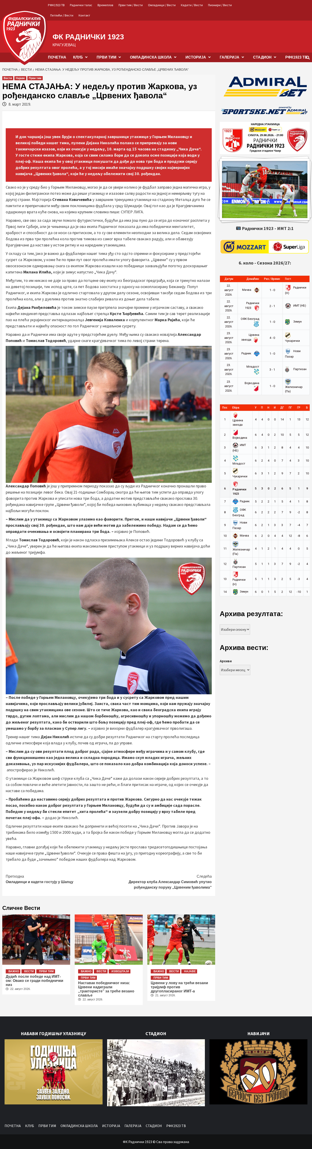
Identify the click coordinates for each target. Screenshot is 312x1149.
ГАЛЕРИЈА (229, 57)
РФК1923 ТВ (56, 5)
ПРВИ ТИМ (106, 57)
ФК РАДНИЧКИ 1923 (88, 37)
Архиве (226, 661)
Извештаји (120, 971)
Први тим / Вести (131, 5)
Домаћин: (252, 279)
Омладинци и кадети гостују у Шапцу (39, 879)
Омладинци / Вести (162, 5)
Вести (8, 78)
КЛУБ (78, 57)
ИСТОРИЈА (195, 57)
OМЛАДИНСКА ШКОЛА (151, 57)
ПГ (290, 407)
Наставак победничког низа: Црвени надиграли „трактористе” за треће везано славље (106, 989)
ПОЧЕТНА (57, 57)
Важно (13, 971)
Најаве (20, 78)
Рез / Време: (272, 279)
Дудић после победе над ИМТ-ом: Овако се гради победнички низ (34, 981)
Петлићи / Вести (61, 15)
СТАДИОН (262, 57)
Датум (229, 279)
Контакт (84, 15)
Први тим (35, 78)
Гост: (288, 279)
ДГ (282, 407)
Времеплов (105, 5)
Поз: (225, 407)
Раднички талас (81, 5)
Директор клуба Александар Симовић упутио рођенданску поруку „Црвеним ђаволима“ (170, 881)
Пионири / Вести (220, 5)
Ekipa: (236, 407)
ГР (298, 407)
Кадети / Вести (192, 5)
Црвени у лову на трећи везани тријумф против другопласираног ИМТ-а (179, 987)
